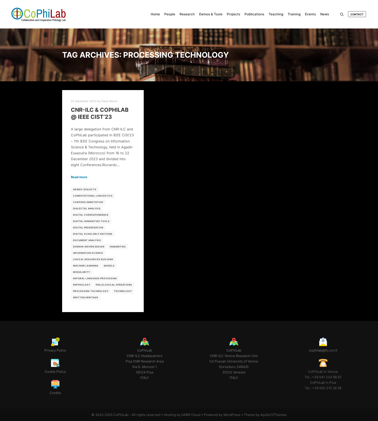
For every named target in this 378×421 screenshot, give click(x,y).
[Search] (342, 14)
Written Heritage (85, 297)
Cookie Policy (55, 371)
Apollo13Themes (273, 415)
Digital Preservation (88, 227)
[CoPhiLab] (38, 14)
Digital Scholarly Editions (92, 234)
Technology (123, 291)
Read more (79, 177)
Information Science (88, 253)
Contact (357, 14)
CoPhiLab (121, 415)
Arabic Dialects (84, 189)
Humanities (118, 246)
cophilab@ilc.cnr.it (323, 350)
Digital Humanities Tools (91, 221)
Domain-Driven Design (88, 246)
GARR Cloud (190, 415)
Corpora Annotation (88, 202)
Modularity (81, 272)
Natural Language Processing (95, 278)
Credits (55, 393)
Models (109, 265)
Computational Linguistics (93, 195)
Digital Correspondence (90, 214)
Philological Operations (114, 284)
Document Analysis (87, 240)
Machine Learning (85, 265)
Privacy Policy (55, 350)
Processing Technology (90, 291)
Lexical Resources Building (93, 259)
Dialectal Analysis (87, 208)
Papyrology (81, 284)
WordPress (231, 415)
